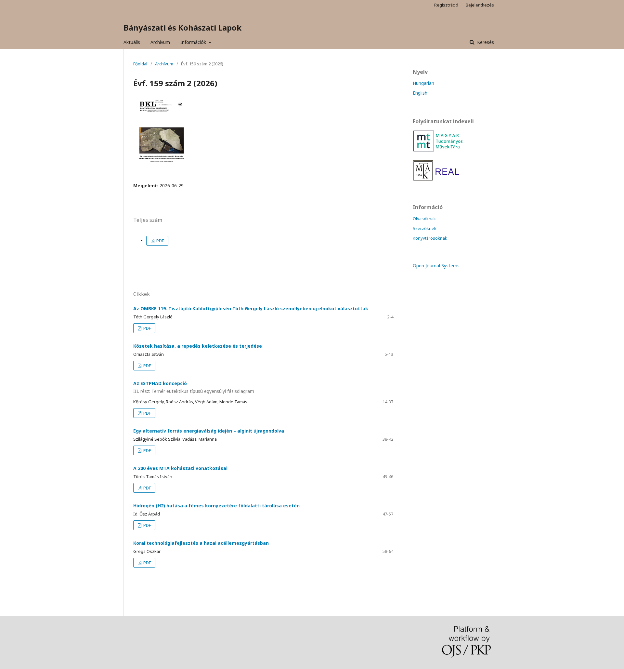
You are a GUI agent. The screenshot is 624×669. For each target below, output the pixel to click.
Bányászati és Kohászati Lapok (182, 27)
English (420, 93)
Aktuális (132, 42)
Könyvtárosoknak (430, 238)
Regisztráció (446, 5)
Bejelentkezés (480, 5)
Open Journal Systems (436, 265)
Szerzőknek (424, 228)
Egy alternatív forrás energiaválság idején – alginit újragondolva (208, 431)
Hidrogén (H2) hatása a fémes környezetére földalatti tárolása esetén (216, 505)
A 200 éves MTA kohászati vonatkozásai (180, 468)
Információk (193, 42)
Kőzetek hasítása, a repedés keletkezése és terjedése (197, 346)
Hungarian (423, 83)
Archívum (160, 42)
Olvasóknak (424, 218)
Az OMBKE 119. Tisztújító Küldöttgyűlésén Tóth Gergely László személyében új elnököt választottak (250, 308)
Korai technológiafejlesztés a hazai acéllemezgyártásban (201, 543)
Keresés (485, 42)
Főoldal (140, 64)
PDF (159, 241)
